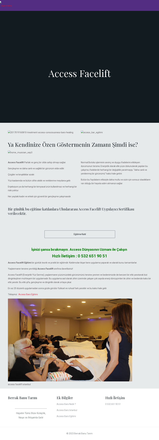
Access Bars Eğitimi (28, 294)
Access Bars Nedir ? (66, 404)
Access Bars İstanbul (67, 410)
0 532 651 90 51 (92, 256)
